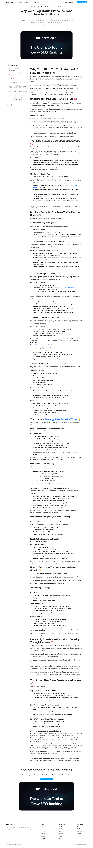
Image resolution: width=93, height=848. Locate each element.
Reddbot (43, 833)
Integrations (27, 2)
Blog (78, 826)
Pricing (34, 2)
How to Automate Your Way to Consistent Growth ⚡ (18, 92)
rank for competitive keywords (67, 287)
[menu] (30, 2)
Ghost (60, 835)
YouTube (43, 831)
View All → (61, 840)
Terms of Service (81, 831)
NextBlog (32, 590)
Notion (60, 828)
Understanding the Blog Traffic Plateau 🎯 (17, 73)
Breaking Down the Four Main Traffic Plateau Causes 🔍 (17, 81)
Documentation (44, 830)
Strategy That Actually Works (61, 419)
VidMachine (43, 840)
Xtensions (43, 836)
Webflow (61, 833)
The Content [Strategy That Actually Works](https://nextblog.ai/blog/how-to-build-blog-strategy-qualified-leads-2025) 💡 (17, 87)
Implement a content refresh (41, 345)
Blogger (60, 838)
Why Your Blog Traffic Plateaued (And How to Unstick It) (17, 69)
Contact (79, 833)
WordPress (61, 826)
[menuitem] (20, 2)
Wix (60, 831)
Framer (60, 836)
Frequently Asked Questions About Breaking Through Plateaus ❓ (16, 96)
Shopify (60, 830)
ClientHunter (43, 838)
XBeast (42, 835)
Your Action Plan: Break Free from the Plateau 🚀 (17, 100)
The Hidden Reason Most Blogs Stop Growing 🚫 (17, 77)
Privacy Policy (80, 830)
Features (20, 2)
